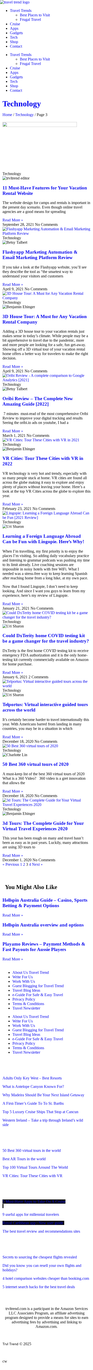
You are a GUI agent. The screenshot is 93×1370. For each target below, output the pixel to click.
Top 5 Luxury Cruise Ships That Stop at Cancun (40, 1112)
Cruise (15, 24)
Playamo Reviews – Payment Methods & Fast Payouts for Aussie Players (43, 946)
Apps (14, 28)
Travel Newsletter (26, 1008)
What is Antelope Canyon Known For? (33, 1086)
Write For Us (22, 977)
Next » (37, 864)
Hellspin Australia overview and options (43, 924)
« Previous (10, 864)
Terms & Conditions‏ (28, 1004)
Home (7, 115)
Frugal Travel (30, 19)
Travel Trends (20, 10)
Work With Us (23, 981)
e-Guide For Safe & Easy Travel (37, 995)
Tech (14, 37)
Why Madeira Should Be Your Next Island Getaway (43, 1095)
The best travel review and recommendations (41, 1231)
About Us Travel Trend (30, 972)
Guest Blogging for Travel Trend (38, 986)
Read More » (12, 220)
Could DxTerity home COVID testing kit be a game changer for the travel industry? (46, 638)
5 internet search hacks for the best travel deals (38, 1287)
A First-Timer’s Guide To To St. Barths (33, 1103)
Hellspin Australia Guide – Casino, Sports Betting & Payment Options (44, 902)
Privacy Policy (23, 999)
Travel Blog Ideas (26, 990)
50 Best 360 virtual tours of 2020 (36, 764)
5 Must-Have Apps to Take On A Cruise (33, 1201)
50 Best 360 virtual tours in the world (31, 1150)
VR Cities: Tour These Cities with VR (32, 1176)
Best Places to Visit (35, 15)
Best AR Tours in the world (24, 1159)
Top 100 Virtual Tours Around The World (35, 1167)
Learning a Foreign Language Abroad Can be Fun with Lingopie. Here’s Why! (43, 539)
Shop (14, 42)
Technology (21, 103)
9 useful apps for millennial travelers (31, 1214)
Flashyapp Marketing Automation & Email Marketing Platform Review (40, 254)
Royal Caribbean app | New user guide (33, 1223)
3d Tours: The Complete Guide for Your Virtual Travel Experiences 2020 (43, 826)
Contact (16, 46)
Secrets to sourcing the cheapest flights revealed (39, 1257)
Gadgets (16, 33)
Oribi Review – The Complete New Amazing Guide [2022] (37, 401)
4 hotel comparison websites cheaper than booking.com (45, 1278)
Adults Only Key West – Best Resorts (32, 1078)
